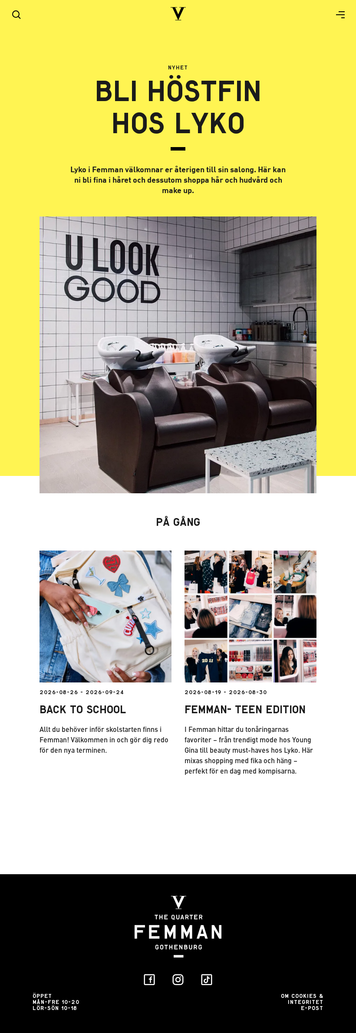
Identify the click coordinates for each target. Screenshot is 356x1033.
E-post (312, 1008)
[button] (337, 15)
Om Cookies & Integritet (302, 999)
